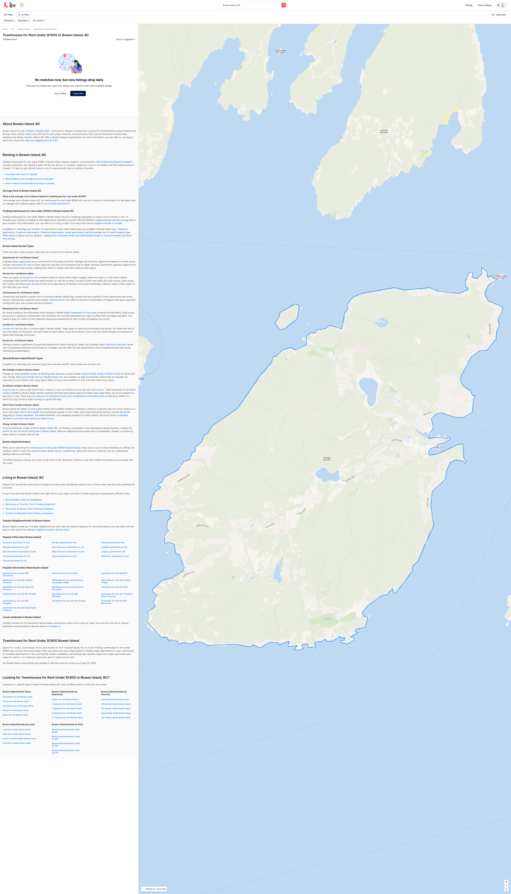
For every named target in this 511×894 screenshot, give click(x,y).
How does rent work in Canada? (21, 174)
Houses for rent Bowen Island (16, 710)
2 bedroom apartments (27, 232)
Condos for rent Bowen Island (16, 701)
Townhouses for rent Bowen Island (18, 706)
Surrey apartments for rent (112, 542)
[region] (324, 459)
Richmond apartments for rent (16, 547)
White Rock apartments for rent (115, 556)
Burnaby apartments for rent (64, 542)
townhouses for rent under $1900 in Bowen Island (55, 447)
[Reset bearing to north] (506, 889)
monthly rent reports (59, 203)
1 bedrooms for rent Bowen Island (67, 704)
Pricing (468, 5)
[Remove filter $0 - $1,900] (44, 20)
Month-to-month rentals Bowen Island (19, 738)
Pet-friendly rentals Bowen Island (115, 708)
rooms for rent (10, 431)
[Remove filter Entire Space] (29, 20)
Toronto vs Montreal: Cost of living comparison (29, 513)
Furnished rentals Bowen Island (115, 699)
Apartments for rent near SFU (65, 573)
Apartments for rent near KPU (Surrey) (68, 601)
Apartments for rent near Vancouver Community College (67, 581)
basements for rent (81, 312)
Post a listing (484, 5)
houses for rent (30, 277)
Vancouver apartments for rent (16, 542)
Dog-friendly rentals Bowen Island (116, 713)
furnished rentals (66, 235)
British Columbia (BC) (38, 130)
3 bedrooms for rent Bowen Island (67, 713)
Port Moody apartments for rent (16, 556)
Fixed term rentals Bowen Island (17, 743)
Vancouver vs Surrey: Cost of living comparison (29, 508)
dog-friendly (28, 377)
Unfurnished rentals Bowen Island (116, 704)
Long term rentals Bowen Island (16, 729)
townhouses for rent (59, 299)
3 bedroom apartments (52, 232)
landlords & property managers (117, 161)
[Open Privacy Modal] (21, 5)
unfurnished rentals (90, 235)
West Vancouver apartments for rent (68, 551)
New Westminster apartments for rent (19, 551)
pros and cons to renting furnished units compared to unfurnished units (67, 396)
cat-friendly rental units (51, 377)
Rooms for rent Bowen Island (15, 715)
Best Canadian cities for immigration (23, 499)
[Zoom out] (506, 885)
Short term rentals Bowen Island (17, 734)
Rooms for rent (113, 344)
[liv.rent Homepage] (10, 5)
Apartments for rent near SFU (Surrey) (19, 594)
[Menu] (501, 5)
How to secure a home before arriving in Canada (29, 183)
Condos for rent (11, 328)
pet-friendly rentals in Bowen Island (102, 373)
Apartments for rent (21, 264)
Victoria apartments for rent (15, 560)
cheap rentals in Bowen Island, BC (40, 428)
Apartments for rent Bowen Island (17, 697)
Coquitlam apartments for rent (114, 547)
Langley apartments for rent (113, 551)
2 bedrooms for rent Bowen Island (67, 708)
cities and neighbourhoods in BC (41, 140)
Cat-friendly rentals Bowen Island (115, 717)
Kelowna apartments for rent (64, 556)
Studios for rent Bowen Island (65, 699)
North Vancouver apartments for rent (68, 547)
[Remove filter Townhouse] (14, 20)
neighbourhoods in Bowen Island (52, 529)
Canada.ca (54, 626)
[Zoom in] (506, 882)
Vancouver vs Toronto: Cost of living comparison (30, 504)
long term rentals (112, 235)
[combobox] (223, 5)
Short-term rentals (30, 412)
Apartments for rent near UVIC (114, 587)
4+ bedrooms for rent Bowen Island (67, 717)
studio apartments (74, 232)
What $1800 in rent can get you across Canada (29, 178)
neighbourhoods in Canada (108, 223)
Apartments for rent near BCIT (114, 573)
